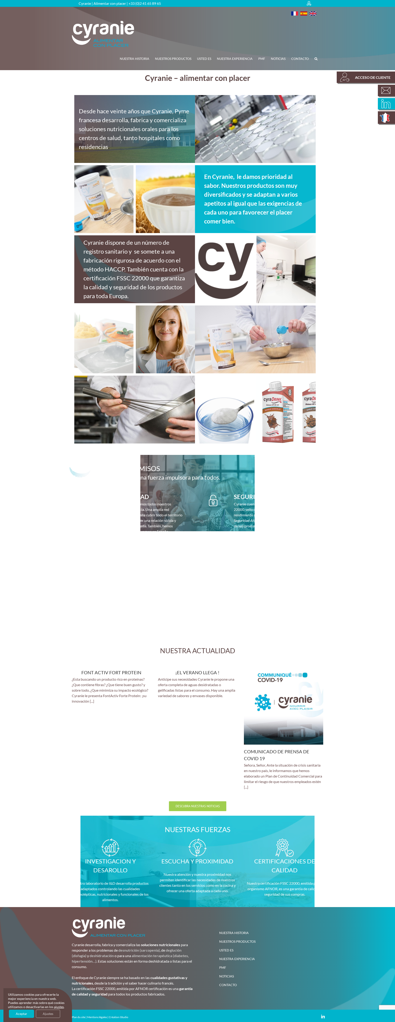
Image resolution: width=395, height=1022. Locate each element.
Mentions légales (97, 1017)
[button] (316, 58)
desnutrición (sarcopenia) (139, 950)
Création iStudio (118, 1017)
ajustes (59, 1007)
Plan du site (78, 1017)
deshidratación (102, 955)
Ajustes (48, 1014)
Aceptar (21, 1014)
